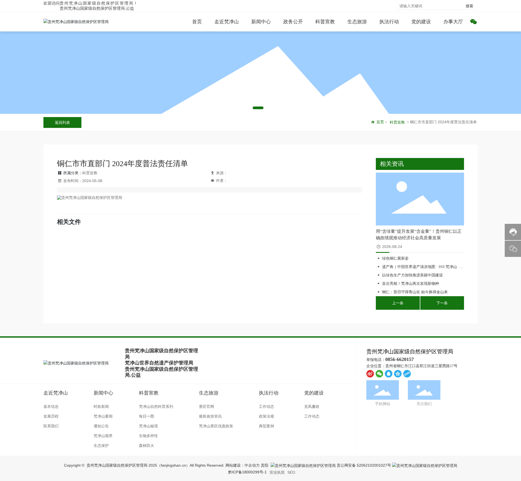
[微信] (379, 373)
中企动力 (252, 465)
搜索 (469, 6)
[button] (249, 107)
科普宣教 (397, 122)
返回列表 (62, 122)
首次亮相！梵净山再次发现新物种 (410, 284)
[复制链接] (407, 373)
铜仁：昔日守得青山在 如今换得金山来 (415, 292)
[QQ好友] (388, 373)
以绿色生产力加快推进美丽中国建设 (412, 275)
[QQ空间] (398, 373)
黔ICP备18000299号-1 (247, 472)
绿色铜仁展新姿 (395, 258)
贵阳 (264, 465)
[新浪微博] (370, 373)
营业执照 (277, 472)
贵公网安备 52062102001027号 (363, 465)
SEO (291, 472)
